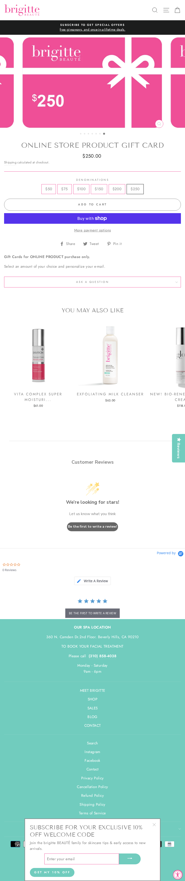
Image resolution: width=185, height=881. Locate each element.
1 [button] (81, 134)
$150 (99, 189)
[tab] (92, 581)
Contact (92, 769)
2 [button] (85, 134)
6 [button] (100, 134)
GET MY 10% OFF (52, 872)
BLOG (92, 717)
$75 (64, 189)
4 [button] (93, 134)
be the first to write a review (92, 613)
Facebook (92, 760)
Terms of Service (92, 813)
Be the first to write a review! (92, 526)
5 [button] (96, 134)
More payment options (92, 230)
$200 (117, 189)
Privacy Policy (92, 778)
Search (92, 743)
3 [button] (89, 134)
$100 (81, 189)
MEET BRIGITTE (92, 690)
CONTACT (92, 725)
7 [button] (104, 134)
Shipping (10, 162)
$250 (135, 189)
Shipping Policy (92, 804)
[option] (92, 27)
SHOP (93, 699)
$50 (48, 189)
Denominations (92, 180)
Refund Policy (92, 795)
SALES (92, 708)
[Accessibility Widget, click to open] (178, 875)
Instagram (92, 752)
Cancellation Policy (92, 787)
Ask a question (92, 282)
